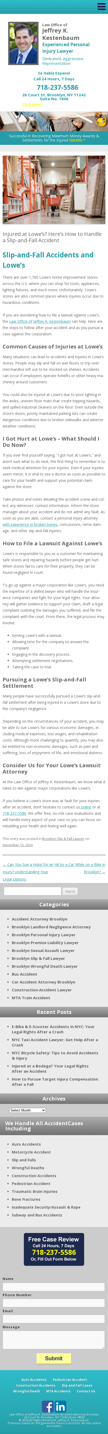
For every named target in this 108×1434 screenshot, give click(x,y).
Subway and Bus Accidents (37, 1215)
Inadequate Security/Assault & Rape (46, 1207)
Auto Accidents (26, 1144)
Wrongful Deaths (28, 1167)
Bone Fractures (26, 1199)
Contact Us (86, 1391)
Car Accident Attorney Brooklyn (43, 982)
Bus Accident (24, 974)
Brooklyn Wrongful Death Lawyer (45, 966)
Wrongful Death (26, 1391)
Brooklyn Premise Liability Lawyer (45, 942)
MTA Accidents (58, 1391)
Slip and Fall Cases (77, 1385)
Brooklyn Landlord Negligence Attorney (51, 926)
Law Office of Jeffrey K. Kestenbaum (40, 321)
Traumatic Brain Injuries (34, 1191)
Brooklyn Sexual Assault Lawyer (43, 950)
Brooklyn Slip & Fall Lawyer (63, 838)
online (85, 807)
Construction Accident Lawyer (42, 989)
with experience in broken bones (30, 524)
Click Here (31, 104)
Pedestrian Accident (31, 1183)
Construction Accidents (34, 1175)
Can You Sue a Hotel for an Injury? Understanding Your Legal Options (28, 872)
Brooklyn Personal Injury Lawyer (43, 934)
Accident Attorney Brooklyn (39, 919)
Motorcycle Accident (31, 1152)
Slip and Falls (24, 1159)
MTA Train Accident (31, 997)
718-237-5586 (57, 87)
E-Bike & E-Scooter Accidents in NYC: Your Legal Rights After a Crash (53, 1029)
